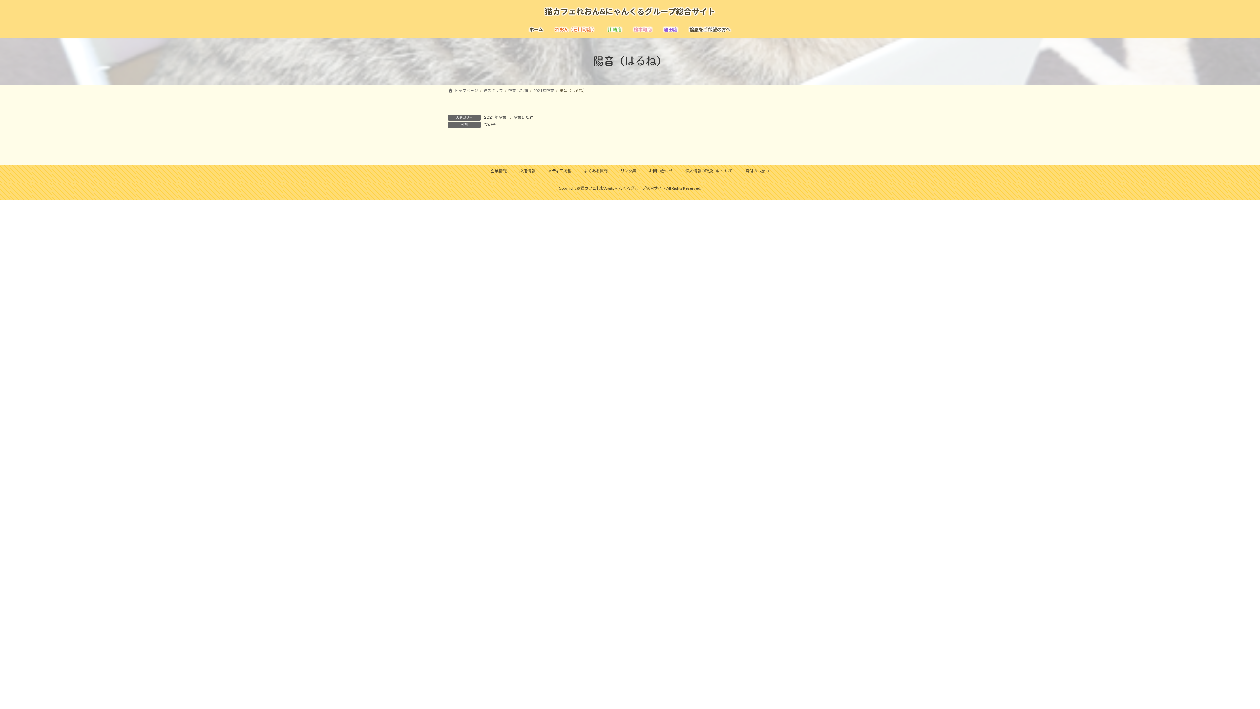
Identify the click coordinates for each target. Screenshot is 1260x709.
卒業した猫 (523, 117)
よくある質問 (596, 170)
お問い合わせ (661, 170)
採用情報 (527, 170)
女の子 (490, 124)
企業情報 (499, 170)
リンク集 (628, 170)
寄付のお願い (757, 170)
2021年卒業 (495, 117)
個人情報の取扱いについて (709, 170)
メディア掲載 (559, 170)
